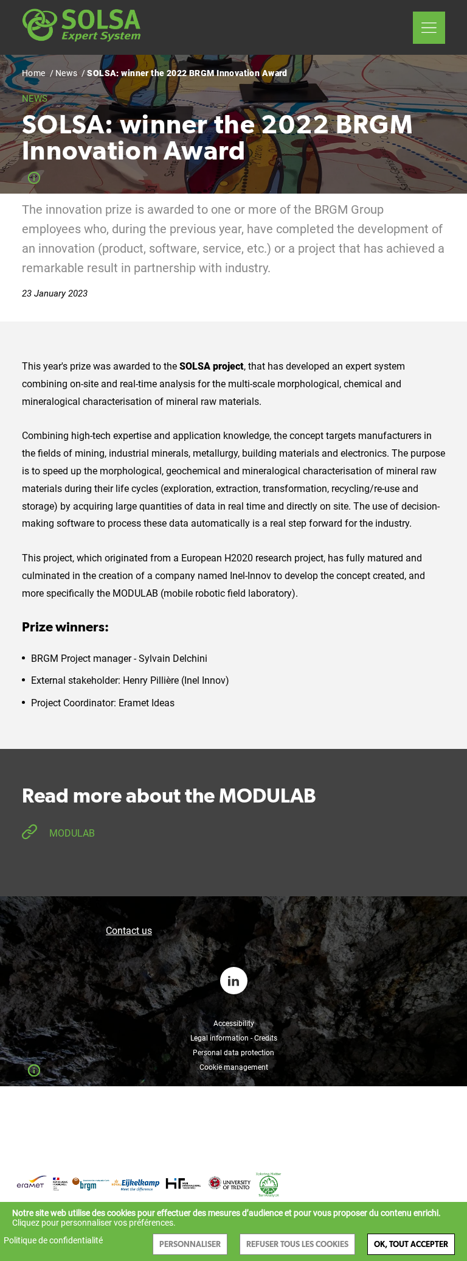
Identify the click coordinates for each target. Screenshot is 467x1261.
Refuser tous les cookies (297, 1244)
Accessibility (233, 1023)
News (66, 73)
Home (34, 73)
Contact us (129, 930)
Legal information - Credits (233, 1038)
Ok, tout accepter (411, 1244)
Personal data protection (233, 1052)
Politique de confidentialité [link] (53, 1240)
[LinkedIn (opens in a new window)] (233, 980)
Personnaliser (190, 1244)
